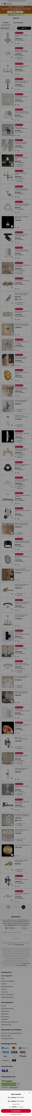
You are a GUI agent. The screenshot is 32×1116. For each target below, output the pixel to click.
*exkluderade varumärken (16, 1114)
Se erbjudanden (16, 1111)
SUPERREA (16, 1107)
